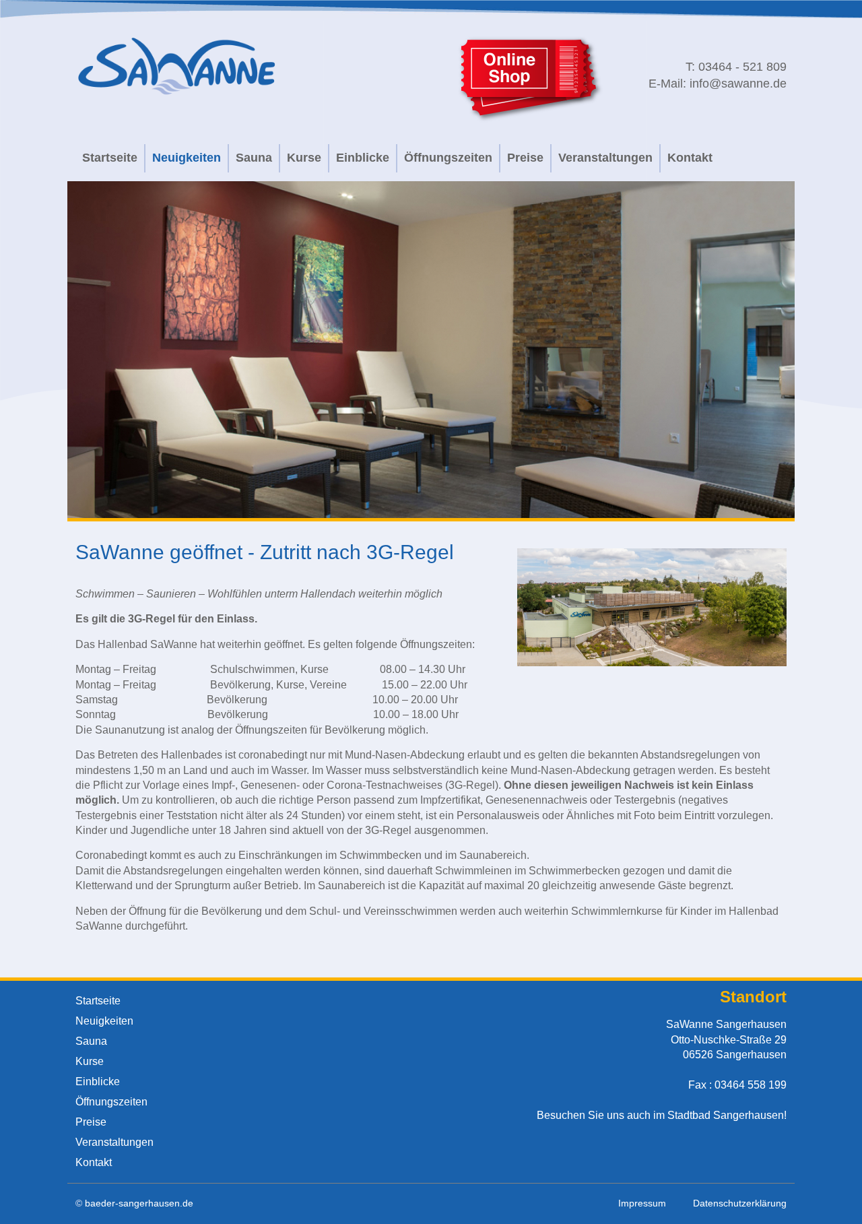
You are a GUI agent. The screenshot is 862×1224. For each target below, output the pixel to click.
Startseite (109, 157)
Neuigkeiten (186, 157)
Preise (525, 157)
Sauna (254, 157)
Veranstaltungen (605, 157)
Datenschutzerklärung (740, 1203)
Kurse (304, 157)
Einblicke (362, 157)
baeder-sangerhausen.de (139, 1203)
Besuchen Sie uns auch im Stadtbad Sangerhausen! (662, 1115)
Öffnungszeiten (448, 157)
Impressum (642, 1203)
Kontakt (689, 157)
